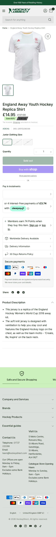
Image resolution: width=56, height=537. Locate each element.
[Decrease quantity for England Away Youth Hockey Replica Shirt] (36, 152)
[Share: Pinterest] (23, 292)
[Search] (50, 19)
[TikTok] (40, 526)
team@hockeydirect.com (14, 453)
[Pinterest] (35, 526)
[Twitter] (20, 526)
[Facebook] (15, 526)
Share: (6, 292)
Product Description (13, 302)
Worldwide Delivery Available (24, 238)
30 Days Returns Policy (21, 254)
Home (4, 28)
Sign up (33, 225)
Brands (6, 408)
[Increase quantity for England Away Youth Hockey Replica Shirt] (51, 152)
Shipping (16, 122)
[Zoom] (48, 36)
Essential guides (11, 425)
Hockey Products (12, 416)
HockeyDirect (22, 519)
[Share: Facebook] (13, 292)
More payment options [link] (28, 176)
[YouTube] (30, 526)
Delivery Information (20, 246)
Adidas (6, 129)
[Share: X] (18, 292)
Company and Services (15, 399)
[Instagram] (25, 526)
